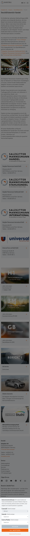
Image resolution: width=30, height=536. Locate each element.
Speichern (15, 526)
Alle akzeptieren (15, 530)
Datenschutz (12, 534)
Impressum (18, 534)
